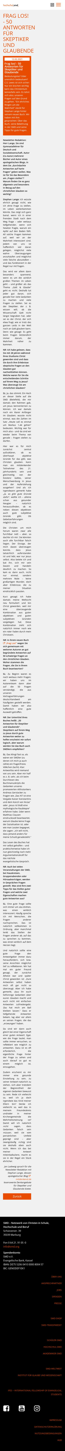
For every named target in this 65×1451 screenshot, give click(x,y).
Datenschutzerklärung (48, 1426)
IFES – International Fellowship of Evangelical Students (35, 1392)
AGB (59, 1440)
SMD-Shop (56, 1318)
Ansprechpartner (51, 1283)
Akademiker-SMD (52, 1353)
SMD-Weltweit (54, 1368)
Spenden (57, 1296)
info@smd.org (11, 1246)
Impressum (55, 1420)
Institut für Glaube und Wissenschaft (40, 1375)
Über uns (56, 1276)
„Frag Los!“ (11, 643)
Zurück (17, 1196)
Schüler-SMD (54, 1340)
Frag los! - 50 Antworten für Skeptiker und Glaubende (14, 68)
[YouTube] (22, 1408)
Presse (58, 1303)
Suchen (52, 5)
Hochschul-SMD (10, 5)
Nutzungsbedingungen (48, 1433)
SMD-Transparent (51, 1325)
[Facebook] (6, 1408)
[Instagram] (37, 1408)
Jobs (59, 1289)
